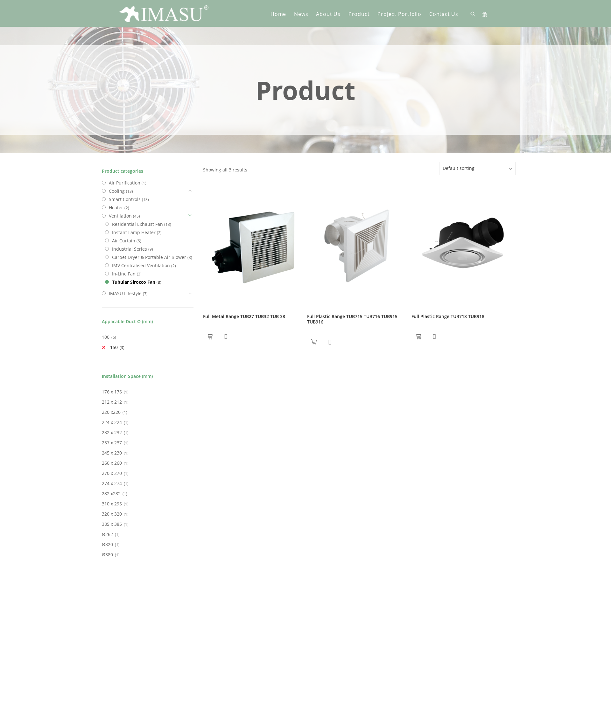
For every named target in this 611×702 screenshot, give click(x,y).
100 (105, 337)
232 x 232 (112, 432)
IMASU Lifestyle (125, 293)
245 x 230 (112, 453)
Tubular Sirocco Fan (133, 282)
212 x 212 (112, 402)
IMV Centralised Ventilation (141, 265)
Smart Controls (125, 199)
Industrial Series (129, 249)
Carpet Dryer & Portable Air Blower (149, 257)
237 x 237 (112, 443)
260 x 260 (112, 463)
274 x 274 (112, 483)
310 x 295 (112, 504)
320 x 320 (112, 514)
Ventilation (120, 216)
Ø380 (107, 555)
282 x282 (111, 493)
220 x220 (111, 412)
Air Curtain (123, 241)
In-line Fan (124, 274)
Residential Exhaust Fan (137, 224)
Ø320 (107, 544)
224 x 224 (112, 422)
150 (114, 347)
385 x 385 (112, 524)
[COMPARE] (226, 336)
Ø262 (107, 534)
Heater (116, 208)
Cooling (117, 191)
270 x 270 (112, 473)
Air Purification (124, 183)
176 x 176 (112, 392)
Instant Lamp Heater (134, 232)
